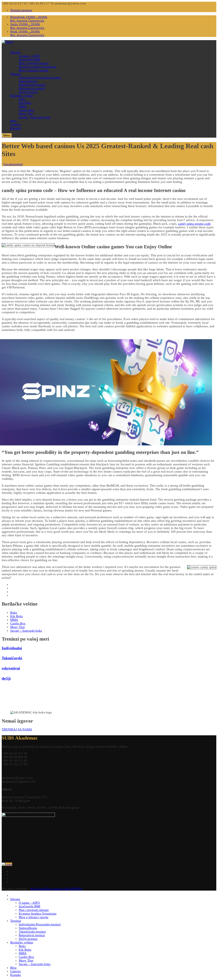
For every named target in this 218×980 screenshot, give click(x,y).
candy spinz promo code (194, 223)
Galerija (15, 124)
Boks (22, 99)
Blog (13, 121)
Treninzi (15, 74)
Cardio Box (26, 110)
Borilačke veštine (21, 95)
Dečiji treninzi (28, 92)
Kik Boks (25, 102)
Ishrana (15, 52)
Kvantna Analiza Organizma (37, 66)
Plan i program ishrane (34, 63)
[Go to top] (7, 864)
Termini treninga (21, 10)
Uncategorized (13, 164)
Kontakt (15, 128)
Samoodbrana (28, 81)
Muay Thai (26, 113)
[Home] (7, 42)
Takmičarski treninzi (32, 84)
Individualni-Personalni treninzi (40, 77)
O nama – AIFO (29, 56)
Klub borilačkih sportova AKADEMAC (56, 888)
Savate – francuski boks (34, 117)
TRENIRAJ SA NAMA (17, 729)
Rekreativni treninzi (32, 88)
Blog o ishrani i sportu (33, 70)
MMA (23, 106)
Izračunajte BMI (29, 59)
